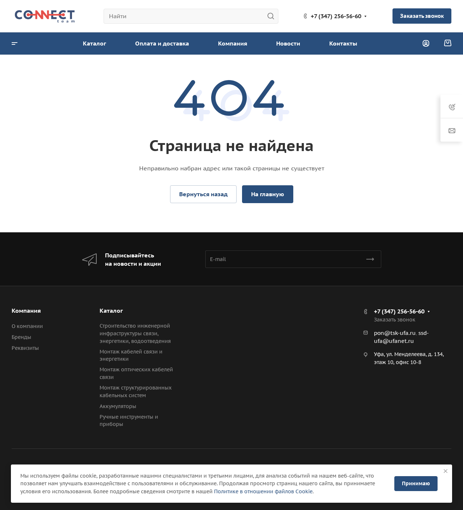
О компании (27, 326)
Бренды (21, 337)
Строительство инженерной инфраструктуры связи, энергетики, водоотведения (135, 333)
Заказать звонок (422, 15)
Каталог (111, 310)
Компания (26, 310)
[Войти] (426, 43)
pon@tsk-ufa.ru (395, 332)
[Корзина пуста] (447, 43)
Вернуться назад (203, 194)
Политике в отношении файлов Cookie (263, 491)
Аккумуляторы (118, 406)
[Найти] (272, 16)
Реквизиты (25, 348)
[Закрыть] (445, 471)
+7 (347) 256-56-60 (336, 16)
